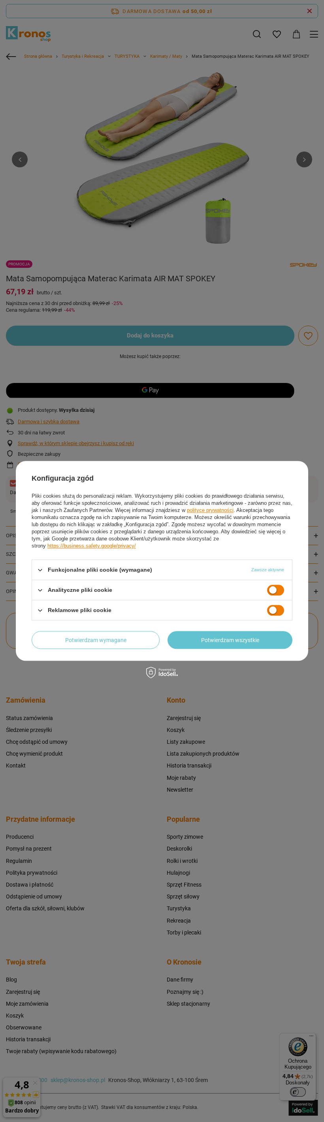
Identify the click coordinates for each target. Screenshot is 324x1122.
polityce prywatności (210, 510)
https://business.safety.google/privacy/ (91, 546)
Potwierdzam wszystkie (230, 640)
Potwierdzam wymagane (95, 640)
